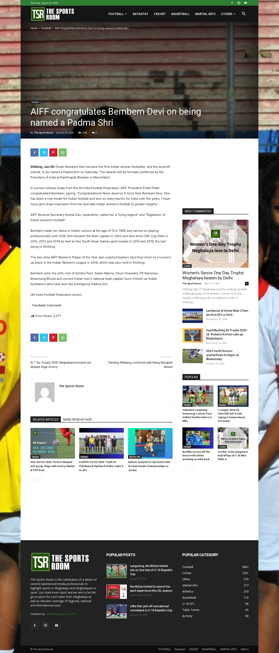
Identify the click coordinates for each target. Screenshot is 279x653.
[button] (244, 14)
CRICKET (160, 14)
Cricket (187, 265)
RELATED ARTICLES (45, 419)
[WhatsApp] (63, 152)
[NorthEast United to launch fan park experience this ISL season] (116, 592)
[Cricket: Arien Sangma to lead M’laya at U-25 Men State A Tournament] (233, 438)
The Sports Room (43, 132)
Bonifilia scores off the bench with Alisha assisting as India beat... (197, 455)
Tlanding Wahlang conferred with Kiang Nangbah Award (140, 365)
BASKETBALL (180, 14)
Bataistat (140, 14)
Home (34, 28)
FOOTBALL (116, 14)
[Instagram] (239, 3)
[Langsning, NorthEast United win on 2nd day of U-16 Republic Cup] (116, 571)
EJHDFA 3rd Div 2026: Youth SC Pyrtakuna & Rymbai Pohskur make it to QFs (101, 466)
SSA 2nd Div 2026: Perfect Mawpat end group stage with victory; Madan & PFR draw (52, 466)
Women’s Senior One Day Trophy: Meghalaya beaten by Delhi (213, 275)
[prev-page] (33, 478)
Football (46, 28)
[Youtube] (245, 3)
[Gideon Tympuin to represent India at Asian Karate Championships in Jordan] (150, 443)
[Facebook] (232, 3)
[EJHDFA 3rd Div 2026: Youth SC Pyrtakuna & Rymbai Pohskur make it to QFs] (101, 443)
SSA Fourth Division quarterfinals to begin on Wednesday (222, 355)
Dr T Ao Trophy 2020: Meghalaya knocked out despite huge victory (60, 365)
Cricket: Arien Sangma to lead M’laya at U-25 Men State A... (233, 455)
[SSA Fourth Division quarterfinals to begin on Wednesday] (192, 356)
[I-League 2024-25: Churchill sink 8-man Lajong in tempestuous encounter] (233, 396)
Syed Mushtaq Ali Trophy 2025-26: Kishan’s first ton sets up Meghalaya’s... (227, 334)
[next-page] (39, 478)
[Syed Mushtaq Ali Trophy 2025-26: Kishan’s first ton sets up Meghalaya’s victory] (192, 335)
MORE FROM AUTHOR (77, 419)
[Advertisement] (213, 173)
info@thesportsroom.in (61, 614)
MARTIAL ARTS (205, 14)
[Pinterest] (53, 152)
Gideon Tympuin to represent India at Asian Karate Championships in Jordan (149, 466)
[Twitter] (44, 152)
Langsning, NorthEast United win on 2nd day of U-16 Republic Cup (151, 570)
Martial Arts (134, 456)
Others (226, 14)
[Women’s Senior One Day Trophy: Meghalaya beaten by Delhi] (215, 244)
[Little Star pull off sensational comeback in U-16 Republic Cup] (116, 611)
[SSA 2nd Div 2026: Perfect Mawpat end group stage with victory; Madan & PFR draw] (52, 443)
